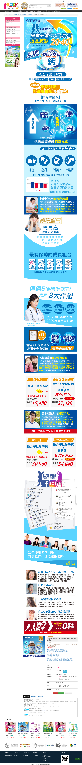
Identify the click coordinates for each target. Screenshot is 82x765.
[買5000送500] (24, 5)
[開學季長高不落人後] (72, 5)
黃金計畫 (20, 11)
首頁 (6, 14)
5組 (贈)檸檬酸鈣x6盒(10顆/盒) (53, 656)
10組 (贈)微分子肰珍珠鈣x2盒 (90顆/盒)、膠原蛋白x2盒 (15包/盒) (60, 659)
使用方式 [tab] (34, 696)
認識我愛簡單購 (8, 756)
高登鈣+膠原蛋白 (9, 25)
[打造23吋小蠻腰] (75, 8)
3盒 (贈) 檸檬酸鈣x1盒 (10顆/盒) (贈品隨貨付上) (56, 649)
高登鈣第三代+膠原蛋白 (10, 31)
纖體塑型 (39, 11)
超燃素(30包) (10, 733)
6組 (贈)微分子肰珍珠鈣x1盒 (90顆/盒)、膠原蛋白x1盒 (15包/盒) (59, 658)
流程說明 (26, 755)
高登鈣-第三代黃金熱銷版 (11, 27)
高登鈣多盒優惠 (9, 22)
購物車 (62, 1)
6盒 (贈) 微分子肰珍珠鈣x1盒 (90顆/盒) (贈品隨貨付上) (57, 650)
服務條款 (35, 756)
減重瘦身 (7, 11)
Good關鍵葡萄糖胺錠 (48, 733)
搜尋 (49, 5)
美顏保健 (26, 11)
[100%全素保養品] (63, 8)
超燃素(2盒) (61, 733)
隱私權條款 (35, 755)
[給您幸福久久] (69, 8)
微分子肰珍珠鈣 (17, 14)
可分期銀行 (65, 670)
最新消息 (67, 1)
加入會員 (57, 1)
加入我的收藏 (68, 693)
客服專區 (76, 1)
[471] (12, 62)
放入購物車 (62, 693)
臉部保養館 (32, 11)
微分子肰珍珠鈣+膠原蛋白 (27, 14)
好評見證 (72, 1)
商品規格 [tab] (27, 696)
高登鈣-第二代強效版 (10, 20)
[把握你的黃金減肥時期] (60, 5)
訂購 (78, 758)
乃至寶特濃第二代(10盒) (35, 733)
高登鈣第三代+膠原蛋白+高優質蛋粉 (13, 35)
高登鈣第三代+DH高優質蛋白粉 (12, 33)
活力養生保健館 (46, 11)
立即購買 (55, 693)
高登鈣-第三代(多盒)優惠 (10, 29)
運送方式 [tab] (41, 696)
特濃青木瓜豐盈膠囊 (73, 733)
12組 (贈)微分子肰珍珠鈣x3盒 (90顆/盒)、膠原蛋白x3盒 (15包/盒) (60, 660)
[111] (12, 51)
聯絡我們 (44, 760)
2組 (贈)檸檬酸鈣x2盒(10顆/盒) (53, 654)
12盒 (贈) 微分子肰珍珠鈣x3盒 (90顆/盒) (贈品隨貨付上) (58, 651)
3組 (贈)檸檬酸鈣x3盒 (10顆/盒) (53, 655)
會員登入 (53, 1)
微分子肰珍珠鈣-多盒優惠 (11, 40)
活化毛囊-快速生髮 (56, 11)
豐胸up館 (13, 11)
